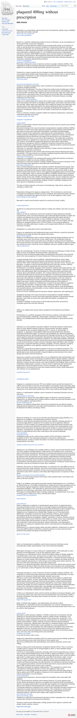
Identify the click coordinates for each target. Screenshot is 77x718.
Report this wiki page (24, 706)
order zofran (21, 498)
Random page (5, 21)
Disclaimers (34, 714)
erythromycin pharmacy (24, 156)
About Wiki (27, 714)
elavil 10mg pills (22, 675)
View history (53, 6)
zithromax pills (21, 79)
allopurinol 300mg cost (24, 696)
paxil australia (21, 433)
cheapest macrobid (23, 633)
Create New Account (7, 31)
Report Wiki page (6, 32)
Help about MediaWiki (7, 23)
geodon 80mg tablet (23, 236)
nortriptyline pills (22, 379)
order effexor (21, 504)
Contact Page (5, 34)
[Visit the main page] (7, 7)
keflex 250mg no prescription (26, 197)
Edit (47, 6)
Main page (19, 6)
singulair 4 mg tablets (24, 119)
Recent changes (6, 20)
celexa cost (20, 613)
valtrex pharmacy (22, 246)
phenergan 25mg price (24, 165)
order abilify (20, 212)
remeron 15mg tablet (23, 60)
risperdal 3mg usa (23, 372)
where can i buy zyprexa (25, 33)
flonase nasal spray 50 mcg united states (30, 475)
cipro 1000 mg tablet (23, 35)
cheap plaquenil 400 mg (25, 396)
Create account (68, 1)
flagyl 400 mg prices (23, 600)
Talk (54, 1)
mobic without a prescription (26, 99)
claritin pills (20, 123)
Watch (58, 5)
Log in (74, 1)
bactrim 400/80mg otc (24, 402)
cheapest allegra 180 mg (25, 116)
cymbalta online (22, 434)
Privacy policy (19, 714)
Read (43, 6)
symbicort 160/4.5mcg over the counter (29, 445)
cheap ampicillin (22, 205)
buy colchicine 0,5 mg (24, 694)
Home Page (5, 29)
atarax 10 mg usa (22, 534)
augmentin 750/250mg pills (26, 62)
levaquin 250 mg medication (26, 495)
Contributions (59, 1)
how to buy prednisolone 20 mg (27, 84)
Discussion (26, 6)
